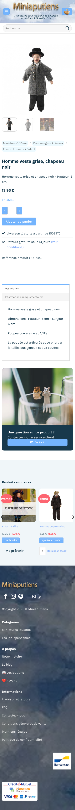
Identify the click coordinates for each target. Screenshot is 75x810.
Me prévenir (14, 550)
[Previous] (8, 79)
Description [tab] (12, 288)
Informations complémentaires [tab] (24, 297)
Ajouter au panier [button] (51, 540)
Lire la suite (11, 540)
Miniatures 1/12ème (15, 143)
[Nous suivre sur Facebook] (5, 597)
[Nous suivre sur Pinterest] (20, 597)
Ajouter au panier (19, 221)
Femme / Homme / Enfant (19, 149)
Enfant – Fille (10, 526)
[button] (6, 11)
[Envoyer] (67, 28)
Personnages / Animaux (48, 143)
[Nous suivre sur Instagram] (13, 597)
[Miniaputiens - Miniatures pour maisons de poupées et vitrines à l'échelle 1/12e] (36, 6)
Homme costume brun (53, 526)
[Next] (66, 79)
